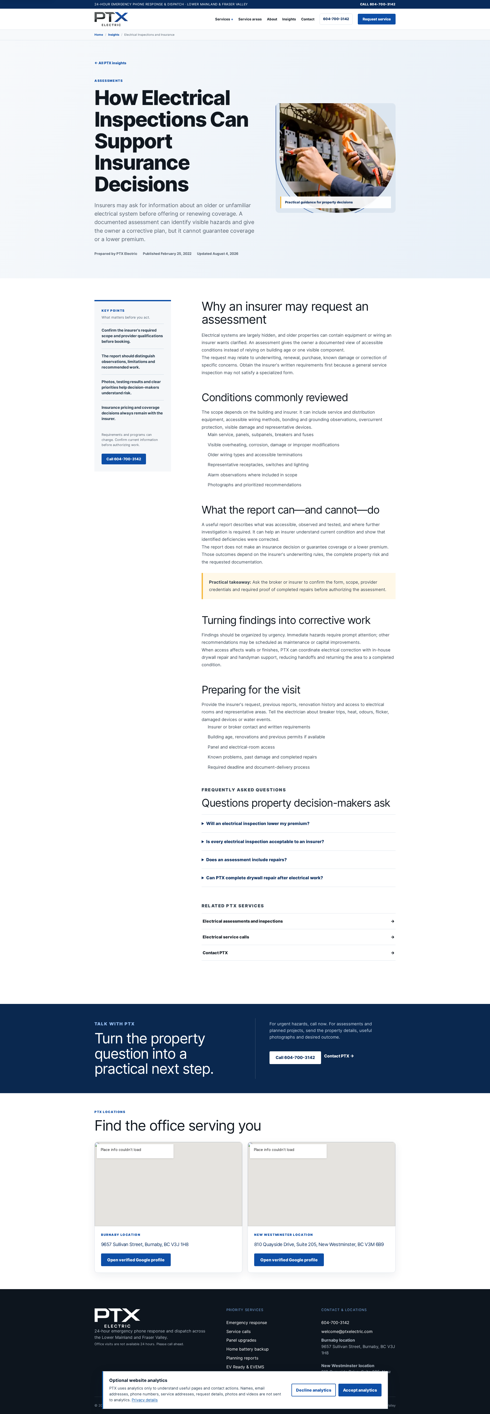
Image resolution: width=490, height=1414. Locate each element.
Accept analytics (360, 1390)
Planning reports (242, 1357)
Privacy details (145, 1400)
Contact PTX (299, 952)
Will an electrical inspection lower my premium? (258, 823)
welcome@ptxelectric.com (347, 1331)
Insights (289, 19)
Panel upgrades (241, 1340)
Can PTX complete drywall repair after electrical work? (264, 877)
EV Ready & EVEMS (245, 1366)
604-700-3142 (336, 19)
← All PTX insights (110, 63)
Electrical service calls (299, 936)
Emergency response (246, 1322)
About (272, 19)
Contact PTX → (339, 1055)
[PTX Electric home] (111, 19)
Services (222, 19)
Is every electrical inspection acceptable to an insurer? (265, 841)
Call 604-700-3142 (378, 4)
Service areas (250, 19)
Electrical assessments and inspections (299, 921)
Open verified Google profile (136, 1259)
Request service (377, 19)
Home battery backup (247, 1349)
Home (98, 34)
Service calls (238, 1331)
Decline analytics (313, 1390)
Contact (307, 19)
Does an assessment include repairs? (246, 859)
